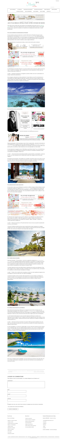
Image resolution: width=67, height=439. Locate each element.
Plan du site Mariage (11, 418)
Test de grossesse (28, 422)
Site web (9, 398)
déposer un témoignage (12, 424)
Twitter (44, 426)
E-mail (9, 394)
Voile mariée (10, 430)
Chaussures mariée (11, 433)
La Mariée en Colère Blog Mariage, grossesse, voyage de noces (33, 4)
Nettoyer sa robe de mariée (12, 420)
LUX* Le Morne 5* (26, 188)
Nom (9, 389)
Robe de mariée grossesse (29, 421)
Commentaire (10, 380)
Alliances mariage (11, 429)
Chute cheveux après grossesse (30, 425)
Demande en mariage (11, 427)
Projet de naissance (28, 418)
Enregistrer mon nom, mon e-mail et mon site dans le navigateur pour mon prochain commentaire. (25, 404)
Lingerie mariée (10, 426)
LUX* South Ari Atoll (31, 311)
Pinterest (44, 424)
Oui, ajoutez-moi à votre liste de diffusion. (16, 406)
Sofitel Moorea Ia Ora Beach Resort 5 (27, 36)
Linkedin (44, 427)
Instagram (44, 423)
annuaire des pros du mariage (13, 423)
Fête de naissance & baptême (30, 419)
